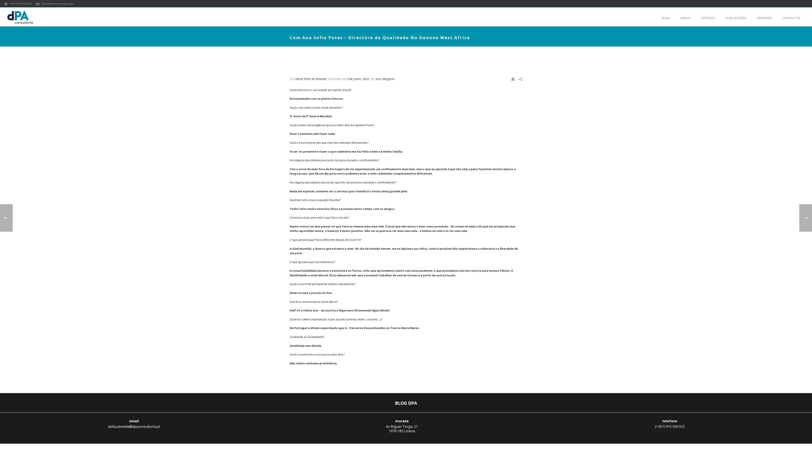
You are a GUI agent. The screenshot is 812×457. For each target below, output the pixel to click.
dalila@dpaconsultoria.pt (57, 4)
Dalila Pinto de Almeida (310, 79)
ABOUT (685, 18)
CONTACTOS (791, 18)
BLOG (666, 18)
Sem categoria (385, 79)
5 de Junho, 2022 (358, 79)
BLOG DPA (406, 403)
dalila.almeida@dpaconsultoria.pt (134, 426)
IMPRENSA (764, 18)
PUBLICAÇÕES (736, 18)
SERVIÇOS (708, 18)
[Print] (513, 79)
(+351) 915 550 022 (21, 4)
